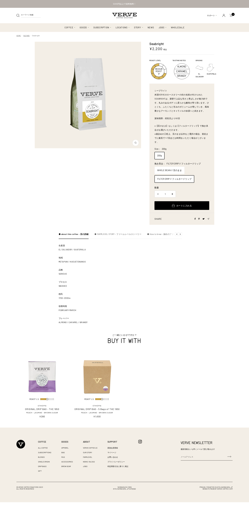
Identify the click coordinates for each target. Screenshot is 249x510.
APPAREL (65, 448)
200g (159, 155)
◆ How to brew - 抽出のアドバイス (163, 234)
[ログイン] (223, 15)
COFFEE (69, 27)
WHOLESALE (178, 27)
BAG (63, 452)
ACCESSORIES (67, 462)
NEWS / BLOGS (89, 462)
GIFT (40, 471)
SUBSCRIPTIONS (44, 452)
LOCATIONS (122, 27)
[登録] (229, 457)
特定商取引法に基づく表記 (117, 466)
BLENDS (26, 36)
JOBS (161, 27)
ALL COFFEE (43, 448)
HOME (18, 36)
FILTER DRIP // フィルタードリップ (174, 179)
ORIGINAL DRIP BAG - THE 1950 (42, 409)
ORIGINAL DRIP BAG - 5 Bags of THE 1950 (97, 409)
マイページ (111, 452)
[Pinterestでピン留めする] (199, 219)
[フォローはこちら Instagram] (140, 441)
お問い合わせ (112, 457)
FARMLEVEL (87, 457)
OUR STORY (87, 452)
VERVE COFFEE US (90, 448)
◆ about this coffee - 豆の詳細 (74, 234)
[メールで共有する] (208, 219)
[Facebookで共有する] (195, 219)
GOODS (83, 27)
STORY (137, 27)
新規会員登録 (112, 448)
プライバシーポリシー (116, 462)
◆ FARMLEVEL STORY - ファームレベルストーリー (117, 234)
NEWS (151, 27)
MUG (63, 457)
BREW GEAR (66, 466)
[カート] (231, 15)
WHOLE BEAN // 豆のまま (169, 170)
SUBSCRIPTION (101, 27)
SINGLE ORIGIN (44, 462)
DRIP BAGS (42, 466)
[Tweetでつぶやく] (203, 219)
